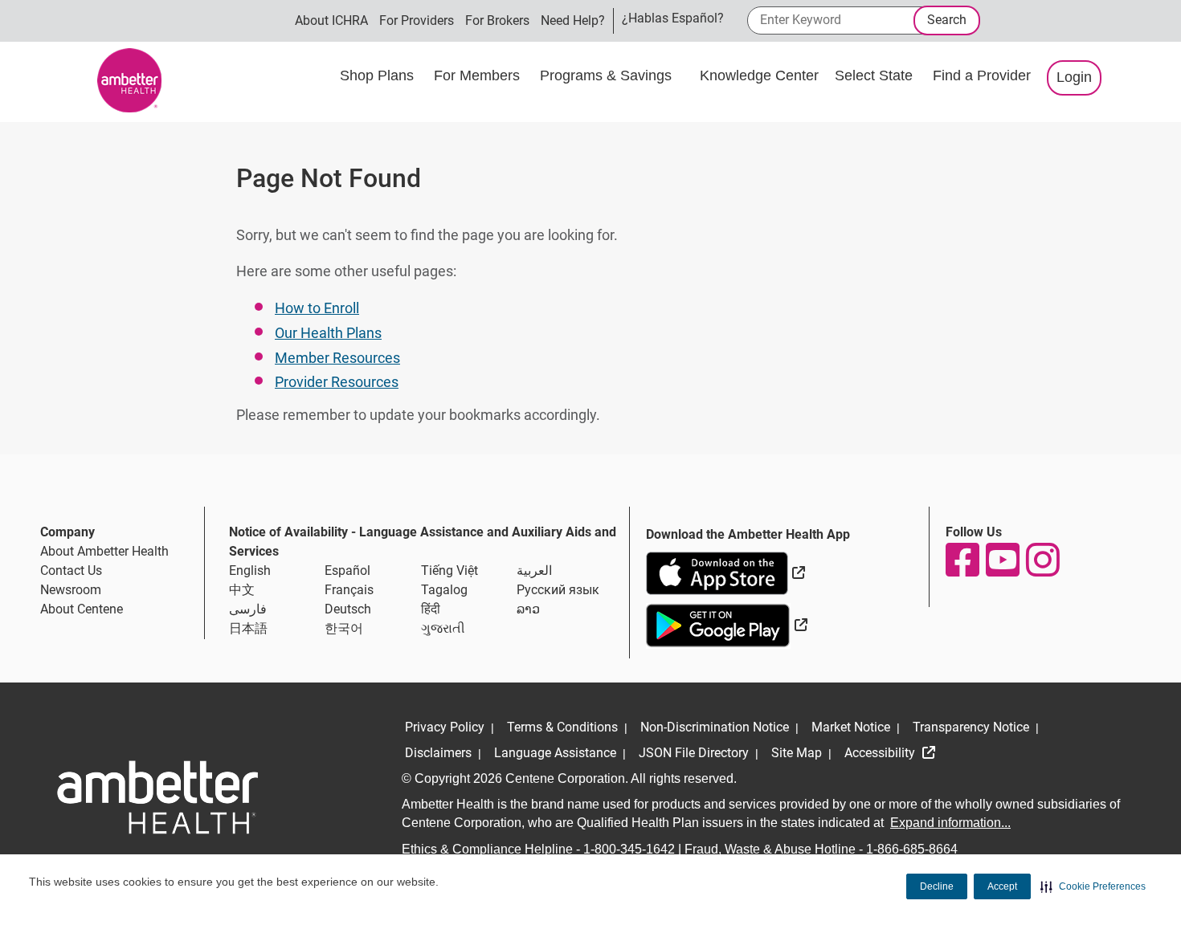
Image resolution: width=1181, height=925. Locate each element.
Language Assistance (555, 752)
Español (347, 570)
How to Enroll (317, 308)
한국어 (344, 628)
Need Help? (573, 20)
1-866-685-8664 (912, 849)
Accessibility (881, 752)
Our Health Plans (328, 332)
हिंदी (430, 609)
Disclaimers (438, 752)
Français (349, 589)
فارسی (248, 609)
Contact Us (71, 570)
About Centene (81, 609)
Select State (876, 75)
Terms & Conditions (562, 727)
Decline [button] (937, 886)
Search (946, 19)
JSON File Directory (694, 752)
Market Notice (850, 727)
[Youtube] (1002, 560)
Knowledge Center (759, 75)
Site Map (796, 752)
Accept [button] (1002, 886)
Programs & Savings (608, 75)
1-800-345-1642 (629, 849)
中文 (242, 589)
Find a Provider (982, 75)
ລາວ (528, 609)
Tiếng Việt (449, 570)
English (250, 570)
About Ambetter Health (104, 551)
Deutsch (348, 609)
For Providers (416, 20)
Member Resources (337, 357)
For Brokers (497, 20)
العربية (534, 570)
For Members (479, 75)
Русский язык (558, 589)
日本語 (248, 628)
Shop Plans (379, 75)
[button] (1093, 886)
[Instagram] (1042, 560)
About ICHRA (331, 20)
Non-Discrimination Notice (714, 727)
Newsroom (70, 589)
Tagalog (444, 589)
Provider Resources (336, 381)
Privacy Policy (444, 727)
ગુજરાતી (443, 628)
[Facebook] (962, 560)
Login (1074, 77)
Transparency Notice (971, 727)
